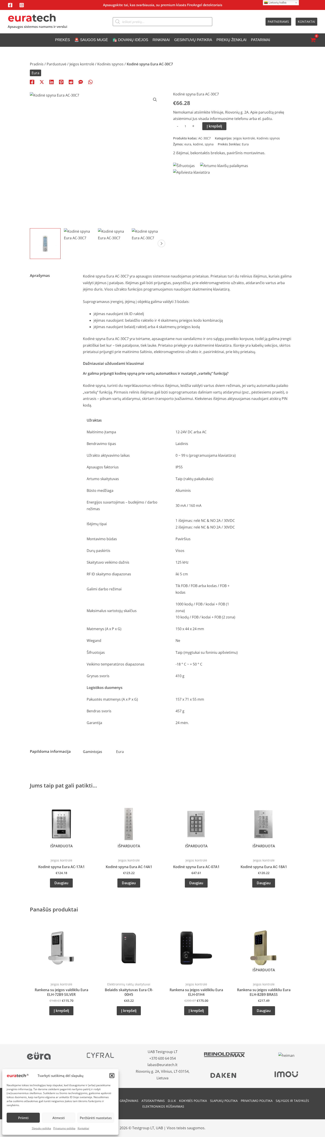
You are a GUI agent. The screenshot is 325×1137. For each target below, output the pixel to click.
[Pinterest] (61, 81)
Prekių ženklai (231, 40)
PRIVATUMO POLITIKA (257, 1101)
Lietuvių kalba (277, 2)
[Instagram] (21, 5)
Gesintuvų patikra (193, 40)
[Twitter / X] (42, 81)
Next (161, 243)
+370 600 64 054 (162, 1058)
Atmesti (58, 1118)
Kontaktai (83, 1128)
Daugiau (61, 882)
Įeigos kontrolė (81, 64)
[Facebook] (10, 5)
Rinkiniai (161, 40)
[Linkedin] (51, 81)
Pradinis (37, 64)
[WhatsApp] (90, 81)
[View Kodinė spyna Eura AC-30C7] (45, 243)
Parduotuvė (56, 64)
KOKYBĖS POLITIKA (193, 1101)
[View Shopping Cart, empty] (312, 40)
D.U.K (172, 1101)
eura (187, 144)
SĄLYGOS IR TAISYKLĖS (292, 1101)
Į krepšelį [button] (61, 1010)
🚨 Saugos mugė (91, 40)
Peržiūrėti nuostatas (96, 1118)
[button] (112, 1075)
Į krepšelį (214, 126)
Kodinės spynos (110, 64)
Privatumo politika (64, 1128)
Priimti (23, 1118)
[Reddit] (71, 81)
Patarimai (260, 40)
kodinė (198, 144)
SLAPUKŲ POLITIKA (224, 1101)
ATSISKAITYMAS (153, 1101)
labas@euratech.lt (162, 1064)
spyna (209, 144)
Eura (35, 72)
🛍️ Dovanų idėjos (130, 40)
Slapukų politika (41, 1128)
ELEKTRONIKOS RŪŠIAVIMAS (163, 1106)
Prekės (62, 40)
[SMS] (80, 81)
